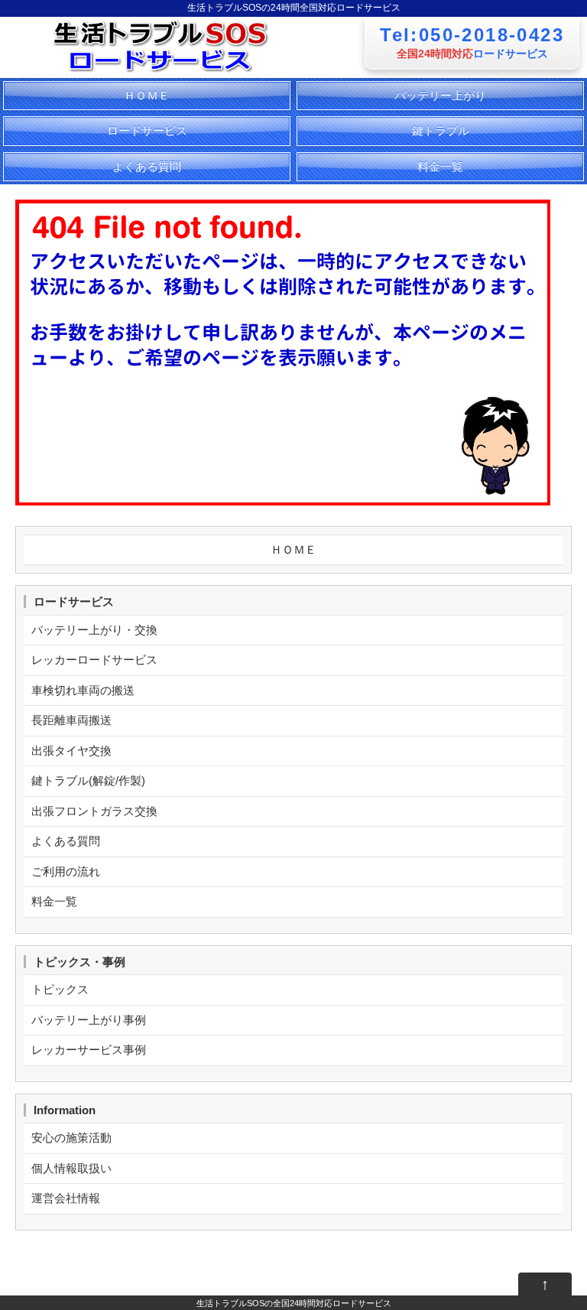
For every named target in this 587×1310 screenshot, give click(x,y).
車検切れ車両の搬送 (83, 690)
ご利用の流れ (65, 871)
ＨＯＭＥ (147, 95)
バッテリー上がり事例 (88, 1019)
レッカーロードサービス (94, 659)
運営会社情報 (65, 1197)
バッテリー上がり (440, 95)
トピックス (60, 989)
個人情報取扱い (71, 1168)
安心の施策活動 (71, 1137)
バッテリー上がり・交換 (94, 629)
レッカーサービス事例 (88, 1049)
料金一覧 (440, 166)
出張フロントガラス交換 (94, 811)
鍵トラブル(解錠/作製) (88, 780)
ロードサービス (147, 130)
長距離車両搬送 (71, 720)
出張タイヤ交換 (71, 750)
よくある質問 (146, 166)
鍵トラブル (440, 130)
